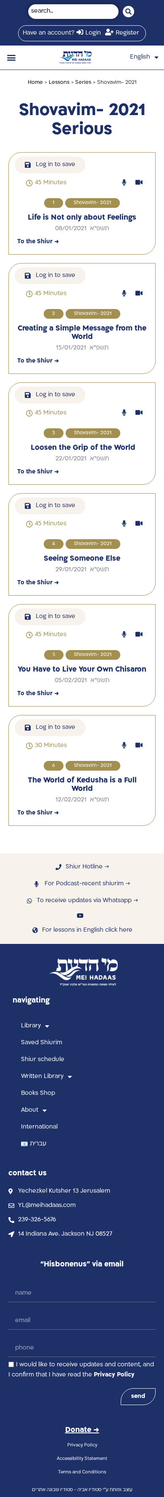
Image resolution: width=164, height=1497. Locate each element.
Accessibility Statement (82, 1459)
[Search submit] (128, 11)
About (29, 1110)
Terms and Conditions (82, 1472)
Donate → (82, 1430)
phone (17, 1335)
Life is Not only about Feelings (82, 217)
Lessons (59, 82)
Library (31, 1026)
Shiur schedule (42, 1059)
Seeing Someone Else (82, 558)
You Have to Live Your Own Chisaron (82, 669)
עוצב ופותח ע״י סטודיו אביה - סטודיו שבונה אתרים (82, 1490)
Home (35, 82)
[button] (11, 58)
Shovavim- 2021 (92, 203)
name (16, 1280)
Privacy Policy (114, 1375)
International (39, 1127)
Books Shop (38, 1093)
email (16, 1308)
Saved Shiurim (41, 1042)
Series (83, 82)
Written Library (42, 1076)
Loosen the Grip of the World (82, 448)
